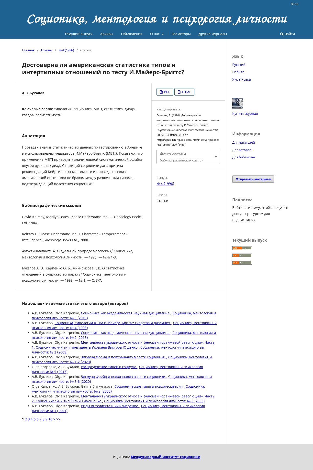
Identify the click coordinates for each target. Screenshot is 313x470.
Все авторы (181, 34)
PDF (166, 92)
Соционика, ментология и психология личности (156, 18)
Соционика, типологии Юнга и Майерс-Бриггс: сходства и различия (113, 322)
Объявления (131, 34)
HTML (186, 92)
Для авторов (241, 150)
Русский (239, 64)
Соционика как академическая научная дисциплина (125, 313)
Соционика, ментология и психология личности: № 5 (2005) (154, 401)
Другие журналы (213, 34)
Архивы (106, 34)
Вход (294, 3)
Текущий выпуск (78, 34)
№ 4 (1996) (66, 50)
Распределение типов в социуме (109, 366)
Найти (289, 34)
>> (58, 419)
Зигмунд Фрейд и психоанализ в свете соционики (123, 357)
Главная (28, 50)
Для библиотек (244, 157)
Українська (241, 79)
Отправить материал (253, 179)
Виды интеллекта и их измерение (110, 406)
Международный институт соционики (165, 456)
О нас (155, 34)
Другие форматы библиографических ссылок (181, 156)
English (238, 72)
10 (50, 419)
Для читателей (243, 142)
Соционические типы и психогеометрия (149, 386)
